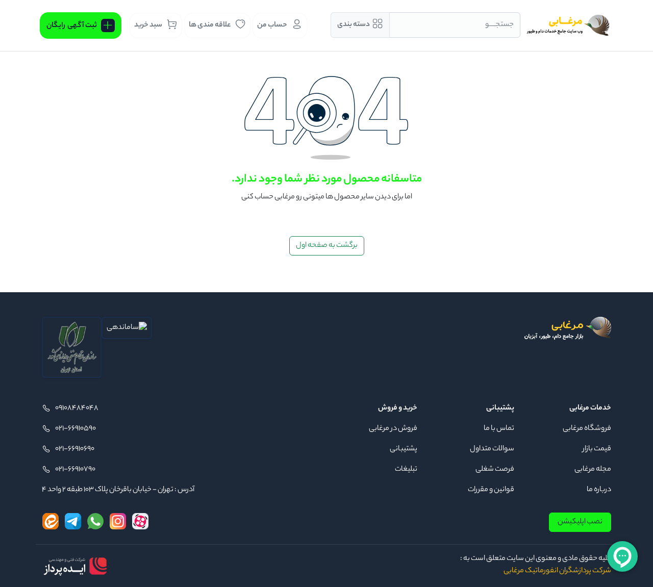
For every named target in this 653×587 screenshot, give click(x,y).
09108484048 (76, 408)
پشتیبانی (403, 449)
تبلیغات (406, 470)
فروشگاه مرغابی (587, 429)
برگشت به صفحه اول (327, 246)
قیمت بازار (597, 449)
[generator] (75, 566)
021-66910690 (74, 449)
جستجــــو (499, 25)
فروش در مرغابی (393, 429)
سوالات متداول (492, 449)
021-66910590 (75, 429)
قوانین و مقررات (491, 490)
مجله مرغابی (592, 470)
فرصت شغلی (494, 470)
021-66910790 (75, 470)
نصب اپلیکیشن (580, 522)
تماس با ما (499, 429)
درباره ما (599, 490)
